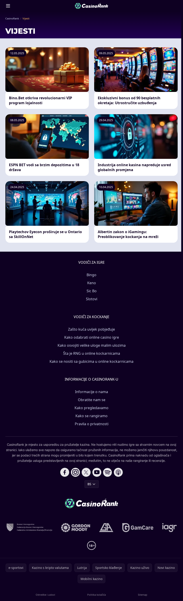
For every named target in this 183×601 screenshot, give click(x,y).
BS (89, 484)
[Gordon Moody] (75, 527)
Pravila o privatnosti (91, 423)
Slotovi (91, 298)
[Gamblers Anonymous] (106, 527)
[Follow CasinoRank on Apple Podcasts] (118, 472)
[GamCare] (137, 527)
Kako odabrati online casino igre (91, 337)
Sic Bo (92, 290)
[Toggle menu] (8, 5)
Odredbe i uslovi (45, 594)
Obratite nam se (91, 399)
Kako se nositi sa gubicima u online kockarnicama (91, 361)
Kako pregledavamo (91, 407)
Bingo (91, 274)
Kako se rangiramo (91, 415)
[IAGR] (169, 527)
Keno (91, 282)
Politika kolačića (96, 594)
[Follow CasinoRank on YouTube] (96, 472)
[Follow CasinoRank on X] (86, 472)
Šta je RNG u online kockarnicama (91, 353)
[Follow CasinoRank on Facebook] (64, 472)
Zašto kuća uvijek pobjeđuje (91, 329)
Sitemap (142, 594)
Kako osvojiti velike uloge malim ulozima (92, 345)
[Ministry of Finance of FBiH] (29, 527)
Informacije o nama (91, 391)
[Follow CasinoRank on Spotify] (107, 472)
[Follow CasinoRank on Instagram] (75, 472)
